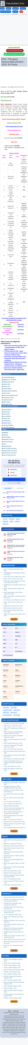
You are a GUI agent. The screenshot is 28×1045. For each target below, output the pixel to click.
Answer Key (6, 418)
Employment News (8, 382)
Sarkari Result (7, 409)
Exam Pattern (7, 437)
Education (15, 11)
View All (14, 619)
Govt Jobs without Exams (10, 395)
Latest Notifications (5, 11)
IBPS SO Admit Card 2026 (11, 806)
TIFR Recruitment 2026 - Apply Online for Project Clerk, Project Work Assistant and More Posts (15, 353)
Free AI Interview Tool (9, 455)
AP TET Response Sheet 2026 (12, 914)
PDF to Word (6, 712)
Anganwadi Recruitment (10, 391)
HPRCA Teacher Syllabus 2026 (13, 998)
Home (2, 8)
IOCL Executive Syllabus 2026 (12, 980)
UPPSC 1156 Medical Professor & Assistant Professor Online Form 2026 (13, 762)
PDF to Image (17, 715)
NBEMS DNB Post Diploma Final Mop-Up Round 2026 (16, 497)
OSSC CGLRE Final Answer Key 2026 (14, 939)
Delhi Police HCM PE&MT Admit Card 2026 (15, 502)
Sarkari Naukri (7, 388)
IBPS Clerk (5, 521)
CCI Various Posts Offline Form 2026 (14, 600)
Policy (9, 1011)
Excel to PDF (14, 707)
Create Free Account (14, 479)
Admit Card (6, 412)
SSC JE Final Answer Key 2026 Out (15, 510)
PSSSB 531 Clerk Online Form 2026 (14, 723)
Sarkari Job (6, 386)
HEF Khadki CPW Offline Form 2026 (14, 759)
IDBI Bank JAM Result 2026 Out (13, 843)
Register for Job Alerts (9, 379)
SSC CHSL (11, 519)
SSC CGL (5, 519)
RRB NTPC (5, 524)
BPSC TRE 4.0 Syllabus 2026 (12, 963)
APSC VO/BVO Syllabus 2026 (12, 974)
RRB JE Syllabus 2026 (10, 988)
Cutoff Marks (7, 420)
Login (21, 11)
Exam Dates (6, 414)
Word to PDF (6, 707)
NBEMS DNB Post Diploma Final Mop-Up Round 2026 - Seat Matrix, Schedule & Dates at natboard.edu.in (15, 364)
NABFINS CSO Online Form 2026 (13, 606)
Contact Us (16, 1011)
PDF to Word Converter (10, 448)
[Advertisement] (14, 30)
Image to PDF (17, 710)
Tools (4, 444)
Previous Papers (8, 441)
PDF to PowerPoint (7, 715)
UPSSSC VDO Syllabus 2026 (12, 972)
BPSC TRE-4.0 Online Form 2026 (13, 579)
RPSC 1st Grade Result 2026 (12, 879)
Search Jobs (6, 384)
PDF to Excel (14, 712)
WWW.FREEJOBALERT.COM (14, 126)
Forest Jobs (6, 393)
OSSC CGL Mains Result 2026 (12, 871)
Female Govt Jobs (8, 397)
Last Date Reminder (8, 427)
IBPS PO (18, 519)
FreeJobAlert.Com (15, 3)
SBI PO (11, 521)
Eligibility (5, 432)
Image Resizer (7, 446)
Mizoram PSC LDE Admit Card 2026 (14, 821)
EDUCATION (6, 402)
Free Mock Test (7, 404)
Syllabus (5, 435)
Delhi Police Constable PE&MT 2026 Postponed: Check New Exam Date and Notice (15, 358)
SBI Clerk (17, 521)
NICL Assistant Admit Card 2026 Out (14, 827)
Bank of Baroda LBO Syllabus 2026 (14, 969)
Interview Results (8, 425)
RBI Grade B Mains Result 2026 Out (14, 846)
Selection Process (8, 439)
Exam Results (7, 416)
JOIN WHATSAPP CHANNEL (16, 54)
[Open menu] (8, 8)
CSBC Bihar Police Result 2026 (13, 885)
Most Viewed (20, 488)
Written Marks (7, 423)
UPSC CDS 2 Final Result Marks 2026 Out (15, 492)
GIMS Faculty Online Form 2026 (13, 743)
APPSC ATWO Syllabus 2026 (12, 965)
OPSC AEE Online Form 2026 (12, 766)
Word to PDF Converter (10, 453)
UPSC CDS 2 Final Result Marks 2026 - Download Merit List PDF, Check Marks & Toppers (15, 347)
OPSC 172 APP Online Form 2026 (13, 749)
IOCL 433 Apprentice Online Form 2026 (15, 506)
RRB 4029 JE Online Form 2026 (13, 608)
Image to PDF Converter (10, 450)
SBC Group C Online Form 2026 (13, 726)
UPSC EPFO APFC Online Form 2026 (14, 576)
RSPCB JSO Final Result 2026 (12, 873)
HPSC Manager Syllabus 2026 (12, 986)
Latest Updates (8, 488)
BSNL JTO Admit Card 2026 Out (13, 819)
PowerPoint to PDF (7, 710)
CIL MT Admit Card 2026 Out (12, 801)
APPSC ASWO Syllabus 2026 (12, 967)
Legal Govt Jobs (7, 400)
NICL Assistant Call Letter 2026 (13, 803)
